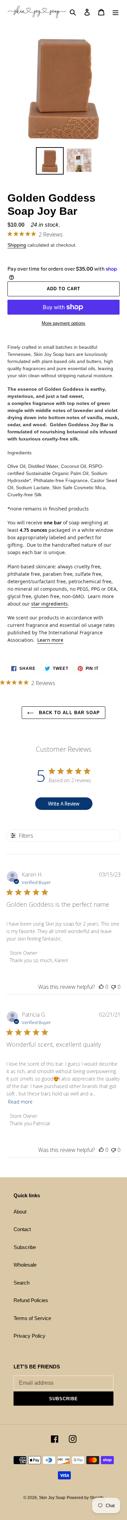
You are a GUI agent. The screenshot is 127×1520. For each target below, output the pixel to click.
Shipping (16, 245)
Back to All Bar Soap (68, 712)
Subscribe (25, 1247)
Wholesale (25, 1265)
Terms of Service (32, 1318)
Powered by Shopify (85, 1497)
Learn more (50, 640)
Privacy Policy (29, 1336)
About (20, 1212)
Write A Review (63, 803)
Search (21, 1283)
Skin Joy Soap (52, 1497)
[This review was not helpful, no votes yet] (113, 987)
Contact (22, 1229)
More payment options (63, 323)
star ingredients (49, 603)
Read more (20, 1101)
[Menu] (115, 12)
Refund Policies (31, 1300)
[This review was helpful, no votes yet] (101, 987)
